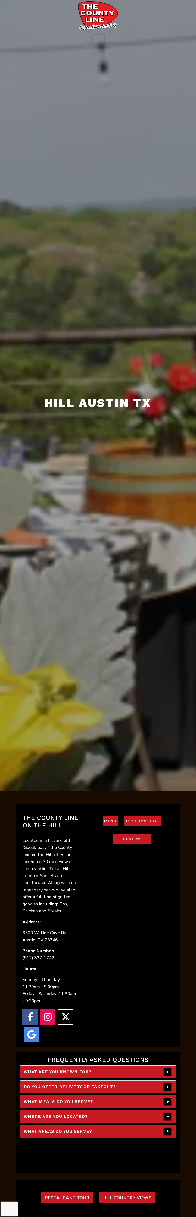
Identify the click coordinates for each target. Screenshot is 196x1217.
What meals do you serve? (58, 1101)
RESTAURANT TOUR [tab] (67, 1198)
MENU (111, 821)
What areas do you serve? (58, 1131)
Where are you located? (56, 1116)
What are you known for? (57, 1071)
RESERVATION (143, 821)
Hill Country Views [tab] (127, 1198)
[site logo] (98, 16)
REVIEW (137, 839)
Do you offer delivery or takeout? (70, 1086)
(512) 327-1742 (38, 958)
